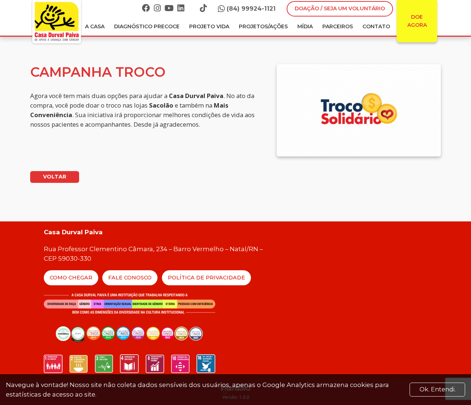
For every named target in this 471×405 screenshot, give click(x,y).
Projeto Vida (209, 26)
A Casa (95, 26)
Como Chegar (71, 277)
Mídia (305, 26)
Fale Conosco (130, 277)
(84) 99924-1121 (251, 8)
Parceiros (337, 26)
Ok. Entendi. (437, 389)
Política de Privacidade (206, 277)
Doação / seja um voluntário (340, 8)
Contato (376, 26)
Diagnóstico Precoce (147, 26)
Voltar (54, 176)
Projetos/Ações (263, 26)
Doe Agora (417, 21)
